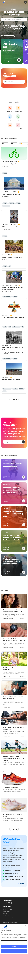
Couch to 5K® (6, 911)
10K (11, 28)
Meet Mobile (6, 915)
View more (13, 132)
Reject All (14, 946)
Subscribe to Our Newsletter (10, 922)
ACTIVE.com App (7, 909)
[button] (12, 51)
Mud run (22, 25)
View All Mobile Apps (8, 917)
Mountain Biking (19, 28)
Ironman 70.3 (14, 25)
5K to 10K (5, 913)
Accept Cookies (14, 951)
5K (18, 117)
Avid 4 (6, 28)
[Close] (26, 925)
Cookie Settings (14, 942)
